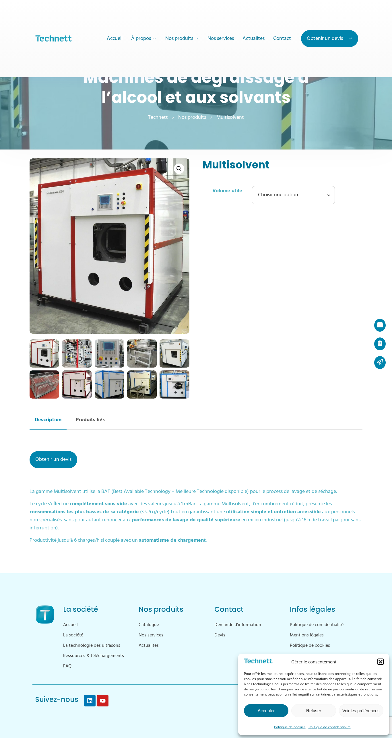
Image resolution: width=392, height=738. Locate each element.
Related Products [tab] (90, 421)
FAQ (67, 666)
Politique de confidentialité (329, 727)
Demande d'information (237, 625)
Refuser (313, 710)
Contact (282, 39)
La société (73, 635)
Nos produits (179, 39)
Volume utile (227, 191)
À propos (141, 39)
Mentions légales (307, 635)
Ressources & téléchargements (93, 656)
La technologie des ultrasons (91, 645)
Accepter (266, 710)
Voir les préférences (361, 710)
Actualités (253, 39)
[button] (380, 662)
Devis (219, 635)
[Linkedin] (90, 700)
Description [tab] (48, 421)
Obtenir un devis (325, 38)
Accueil (115, 39)
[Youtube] (102, 700)
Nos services (220, 39)
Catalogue (149, 625)
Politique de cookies (290, 727)
